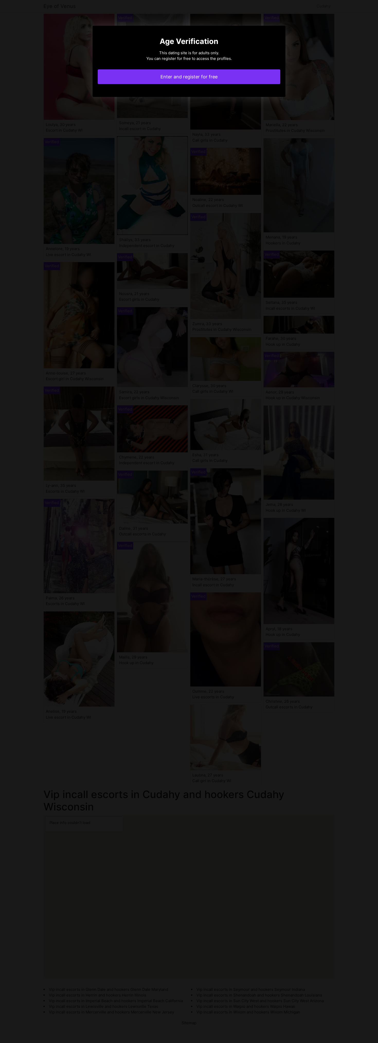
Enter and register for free (189, 76)
